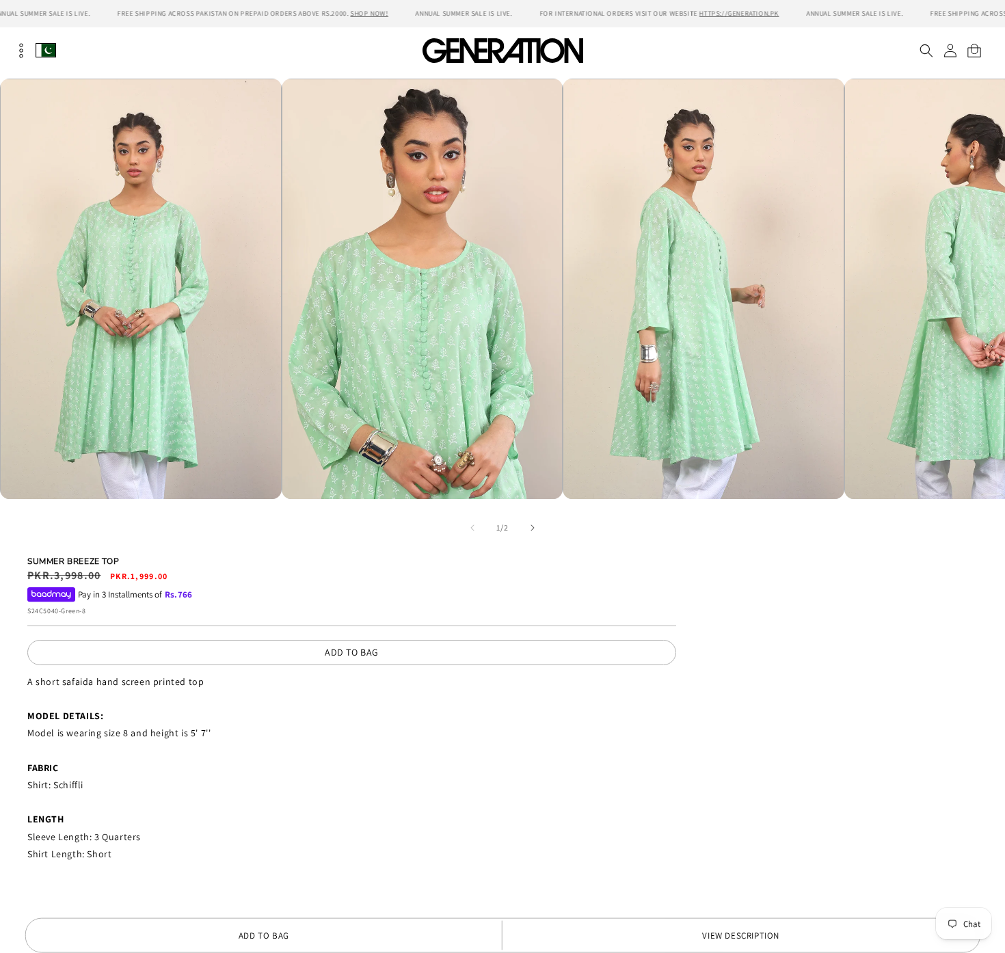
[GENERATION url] (502, 50)
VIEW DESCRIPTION (740, 935)
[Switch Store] (46, 50)
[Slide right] (533, 528)
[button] (926, 51)
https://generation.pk (739, 13)
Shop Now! (369, 13)
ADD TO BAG (352, 652)
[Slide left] (472, 528)
